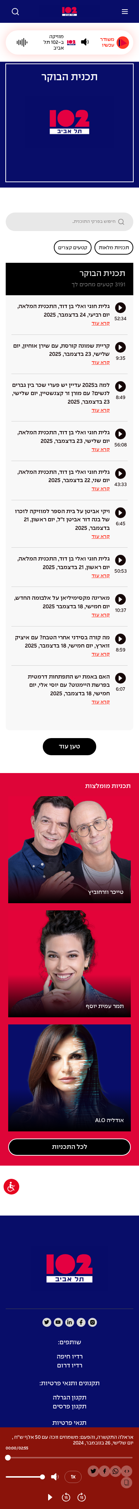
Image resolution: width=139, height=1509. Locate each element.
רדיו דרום (69, 1366)
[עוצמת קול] (85, 42)
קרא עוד (101, 323)
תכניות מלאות (114, 247)
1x (73, 1476)
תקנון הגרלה (70, 1398)
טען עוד (69, 747)
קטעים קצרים (72, 247)
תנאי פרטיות (69, 1423)
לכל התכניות (69, 1147)
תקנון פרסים (70, 1407)
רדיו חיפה (70, 1357)
